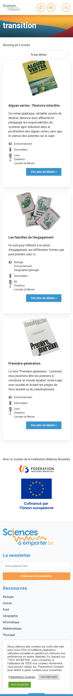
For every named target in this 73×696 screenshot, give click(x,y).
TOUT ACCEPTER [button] (20, 684)
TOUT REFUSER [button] (48, 677)
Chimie (7, 603)
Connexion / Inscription (51, 7)
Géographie (10, 616)
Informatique (11, 622)
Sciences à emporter (12, 7)
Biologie (8, 597)
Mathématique (12, 628)
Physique (9, 635)
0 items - (40, 7)
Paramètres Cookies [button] (21, 677)
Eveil (6, 609)
